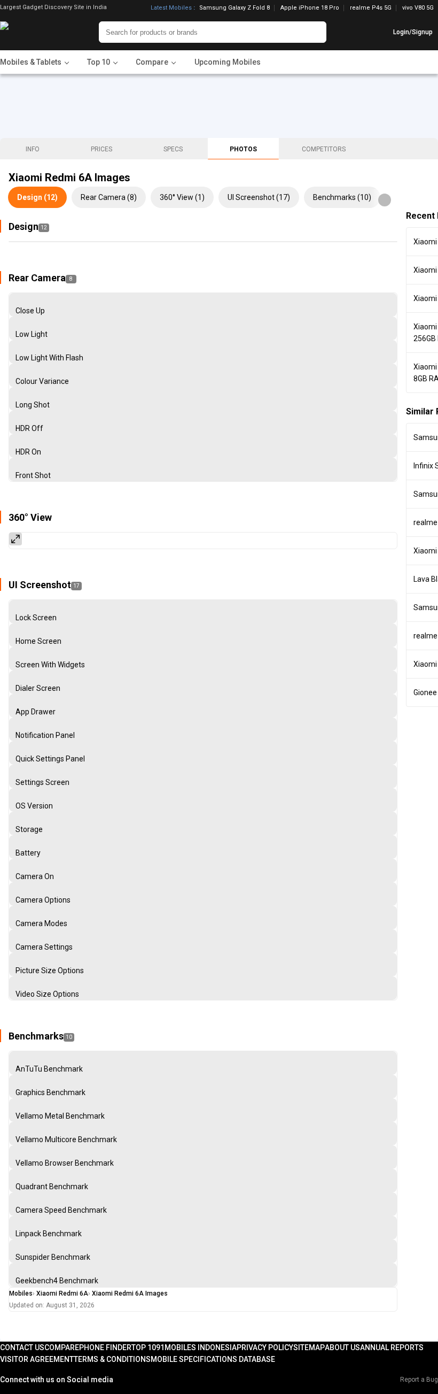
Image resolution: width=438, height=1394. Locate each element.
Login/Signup (413, 32)
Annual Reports (392, 1347)
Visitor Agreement (37, 1359)
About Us (342, 1347)
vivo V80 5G (418, 7)
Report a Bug (419, 1379)
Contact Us (22, 1347)
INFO (33, 149)
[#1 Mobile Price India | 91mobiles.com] (33, 32)
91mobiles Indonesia (196, 1347)
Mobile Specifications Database (213, 1359)
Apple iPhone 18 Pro (309, 8)
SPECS (173, 149)
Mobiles (21, 1293)
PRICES (101, 149)
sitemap (309, 1347)
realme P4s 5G (371, 8)
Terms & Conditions (112, 1359)
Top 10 (143, 1347)
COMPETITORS (324, 149)
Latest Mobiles (171, 8)
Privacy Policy (265, 1347)
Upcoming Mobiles (227, 62)
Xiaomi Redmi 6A (62, 1293)
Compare (61, 1347)
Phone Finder (105, 1347)
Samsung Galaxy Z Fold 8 (234, 8)
